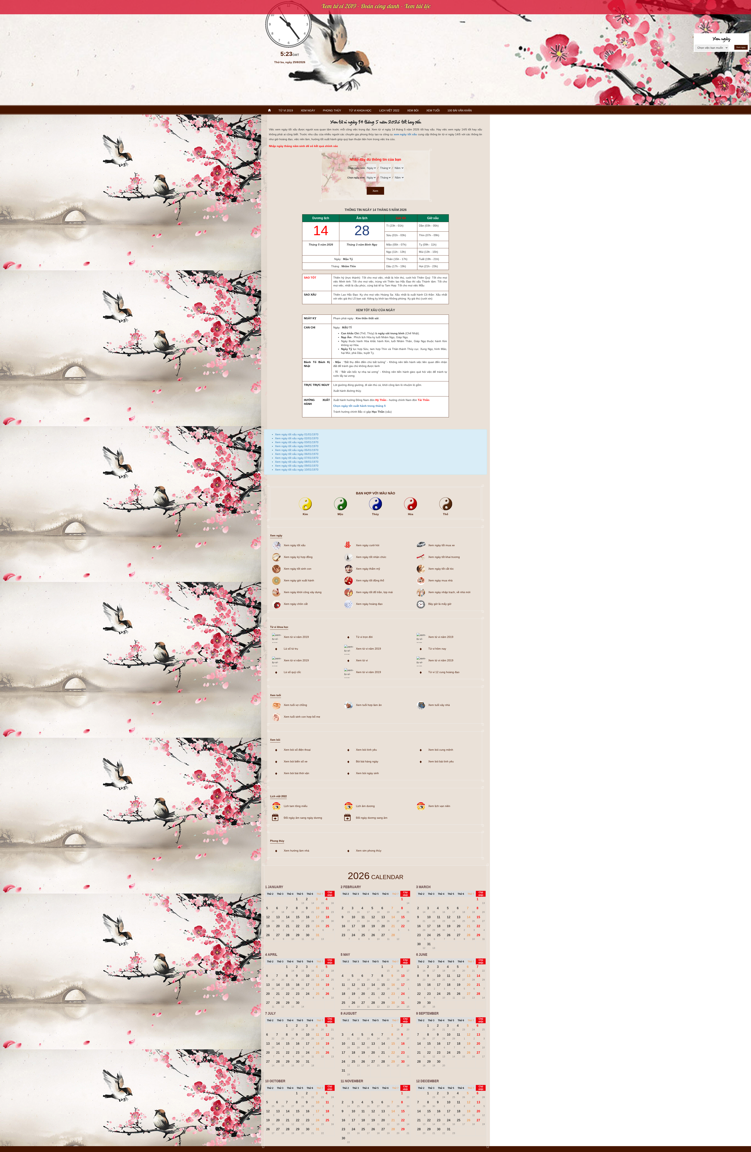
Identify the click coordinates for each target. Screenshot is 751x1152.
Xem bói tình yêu (366, 749)
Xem (375, 190)
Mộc (340, 514)
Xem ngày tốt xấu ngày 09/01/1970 (296, 465)
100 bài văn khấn (459, 110)
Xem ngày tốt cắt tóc (441, 568)
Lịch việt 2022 (389, 110)
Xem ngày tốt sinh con (297, 568)
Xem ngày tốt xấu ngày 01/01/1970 (296, 434)
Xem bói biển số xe (295, 761)
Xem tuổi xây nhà (439, 704)
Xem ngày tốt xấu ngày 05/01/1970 (296, 450)
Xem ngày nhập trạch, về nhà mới (449, 592)
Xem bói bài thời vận (296, 773)
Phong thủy (332, 110)
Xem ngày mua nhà (440, 580)
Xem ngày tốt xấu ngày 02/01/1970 (296, 438)
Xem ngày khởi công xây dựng (303, 592)
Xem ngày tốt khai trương (444, 557)
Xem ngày (308, 110)
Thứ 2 (270, 894)
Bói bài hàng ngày (367, 761)
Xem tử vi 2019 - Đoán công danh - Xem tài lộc (375, 6)
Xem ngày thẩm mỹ (368, 568)
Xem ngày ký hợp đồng (298, 557)
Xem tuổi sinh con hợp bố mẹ (302, 716)
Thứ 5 (300, 894)
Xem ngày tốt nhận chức (371, 557)
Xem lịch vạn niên (439, 806)
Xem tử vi (362, 660)
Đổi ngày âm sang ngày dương (303, 817)
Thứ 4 (290, 894)
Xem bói (413, 110)
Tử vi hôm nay (437, 648)
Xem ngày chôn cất (296, 603)
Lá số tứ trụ (291, 648)
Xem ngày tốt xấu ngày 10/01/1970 (296, 469)
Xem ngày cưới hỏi (367, 545)
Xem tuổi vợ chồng (295, 704)
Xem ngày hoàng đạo (369, 603)
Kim (305, 514)
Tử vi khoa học (360, 110)
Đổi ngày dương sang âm (371, 817)
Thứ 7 (320, 894)
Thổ (445, 514)
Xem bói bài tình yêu (441, 761)
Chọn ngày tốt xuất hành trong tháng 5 (359, 405)
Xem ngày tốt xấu (294, 545)
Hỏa (410, 514)
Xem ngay (741, 47)
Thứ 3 (280, 894)
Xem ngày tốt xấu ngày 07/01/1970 (296, 457)
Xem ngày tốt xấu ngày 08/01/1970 (296, 461)
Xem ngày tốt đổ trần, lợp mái (374, 592)
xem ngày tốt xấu (405, 134)
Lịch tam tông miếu (295, 806)
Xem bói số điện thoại (297, 749)
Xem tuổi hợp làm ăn (369, 704)
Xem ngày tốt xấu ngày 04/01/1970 (296, 446)
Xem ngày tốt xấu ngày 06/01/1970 (296, 453)
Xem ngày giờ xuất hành (299, 580)
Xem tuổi (433, 110)
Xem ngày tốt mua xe (441, 545)
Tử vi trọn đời (364, 636)
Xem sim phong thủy (368, 850)
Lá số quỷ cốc (292, 672)
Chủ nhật (329, 893)
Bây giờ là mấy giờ (439, 603)
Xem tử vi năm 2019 (296, 636)
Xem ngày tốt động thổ (370, 580)
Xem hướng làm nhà (296, 850)
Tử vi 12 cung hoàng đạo (443, 672)
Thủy (375, 514)
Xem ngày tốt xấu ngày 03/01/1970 (296, 442)
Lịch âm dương (365, 806)
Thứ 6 (310, 894)
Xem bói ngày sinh (367, 773)
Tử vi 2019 (285, 110)
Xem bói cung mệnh (440, 749)
